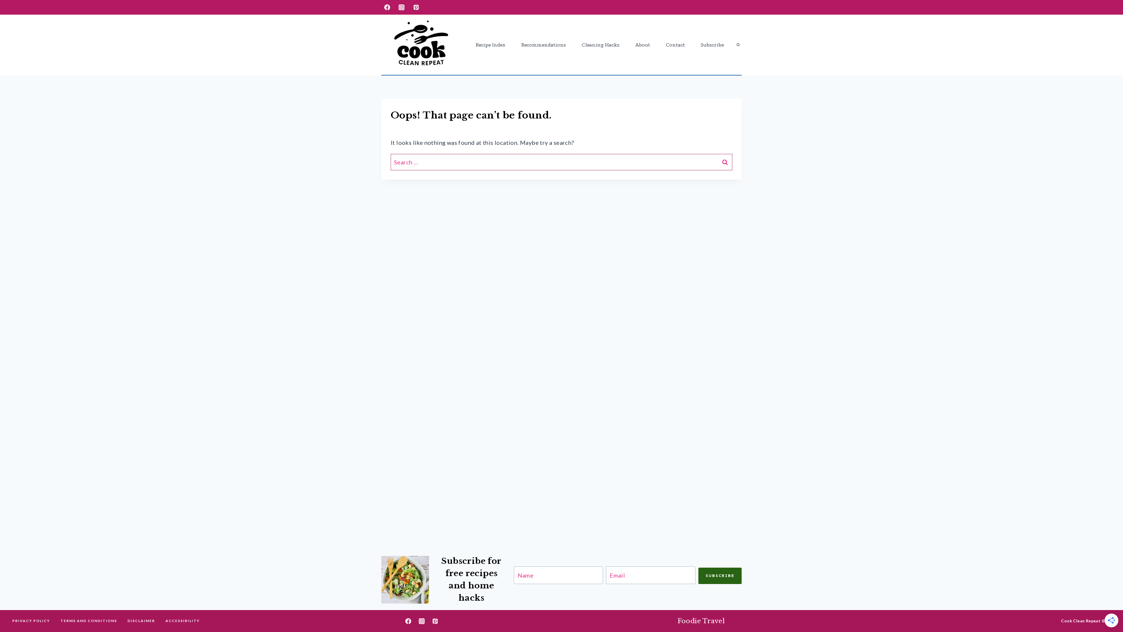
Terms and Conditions (89, 621)
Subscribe (712, 45)
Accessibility (183, 621)
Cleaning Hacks (600, 45)
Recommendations (543, 45)
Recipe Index (490, 45)
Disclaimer (141, 621)
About (642, 45)
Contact (675, 45)
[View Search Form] (738, 44)
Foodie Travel (701, 621)
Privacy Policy (31, 621)
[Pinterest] (416, 7)
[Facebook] (387, 7)
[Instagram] (401, 7)
